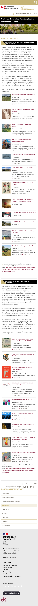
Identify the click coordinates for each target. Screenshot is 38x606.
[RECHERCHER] (35, 2)
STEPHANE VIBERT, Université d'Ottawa (23, 154)
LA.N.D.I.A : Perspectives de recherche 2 (24, 213)
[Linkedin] (8, 586)
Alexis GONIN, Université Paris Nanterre (23, 94)
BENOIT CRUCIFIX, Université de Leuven (23, 452)
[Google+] (34, 487)
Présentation (5, 493)
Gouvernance (6, 525)
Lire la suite (16, 105)
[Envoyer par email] (25, 487)
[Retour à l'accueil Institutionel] (9, 539)
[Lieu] (21, 586)
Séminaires (5, 505)
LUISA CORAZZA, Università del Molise (23, 168)
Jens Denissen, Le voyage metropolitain (23, 246)
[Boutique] (15, 586)
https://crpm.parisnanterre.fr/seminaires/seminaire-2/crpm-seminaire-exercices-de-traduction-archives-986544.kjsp (18, 470)
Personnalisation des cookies (12, 576)
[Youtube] (18, 586)
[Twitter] (31, 487)
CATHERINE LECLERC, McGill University (24, 400)
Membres (4, 513)
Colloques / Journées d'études (11, 501)
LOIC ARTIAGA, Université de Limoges (23, 413)
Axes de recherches (8, 497)
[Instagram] (12, 586)
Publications (5, 509)
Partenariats (5, 517)
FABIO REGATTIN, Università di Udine (23, 424)
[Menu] (2, 2)
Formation (5, 521)
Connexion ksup (11, 593)
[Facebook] (28, 487)
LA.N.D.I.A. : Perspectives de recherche (23, 222)
